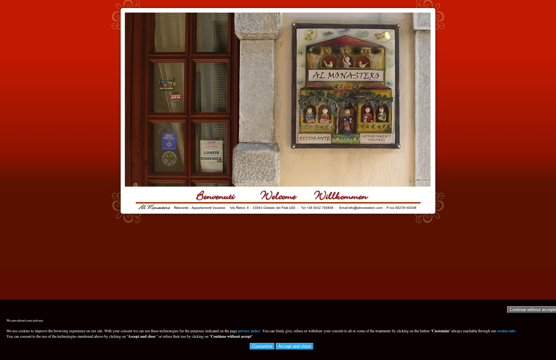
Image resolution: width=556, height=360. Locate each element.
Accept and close (294, 346)
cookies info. (506, 331)
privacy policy (249, 331)
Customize (262, 346)
